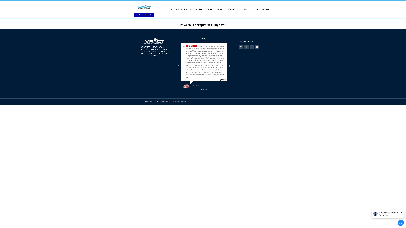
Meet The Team (196, 9)
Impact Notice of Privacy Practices (176, 101)
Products (210, 9)
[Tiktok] (246, 47)
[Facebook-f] (252, 47)
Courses (247, 9)
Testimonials (181, 9)
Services (221, 9)
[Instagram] (241, 47)
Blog (257, 9)
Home (170, 9)
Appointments (234, 9)
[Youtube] (257, 47)
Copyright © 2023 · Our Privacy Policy (154, 101)
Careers (265, 9)
